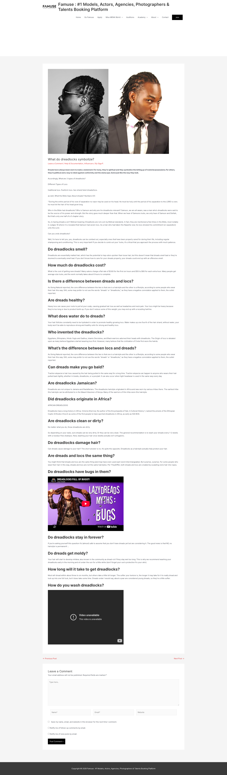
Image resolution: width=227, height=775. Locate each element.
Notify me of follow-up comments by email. (68, 728)
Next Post (179, 658)
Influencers (89, 163)
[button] (121, 17)
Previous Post (50, 658)
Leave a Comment (55, 163)
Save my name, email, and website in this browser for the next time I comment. (84, 722)
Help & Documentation (73, 163)
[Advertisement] (113, 38)
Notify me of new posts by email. (63, 734)
